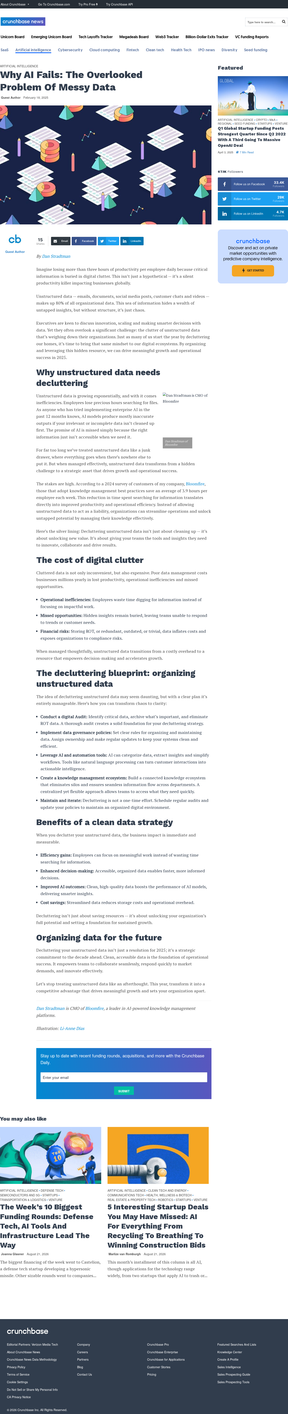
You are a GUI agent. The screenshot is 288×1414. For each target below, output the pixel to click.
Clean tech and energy (167, 1190)
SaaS (5, 50)
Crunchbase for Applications (166, 1359)
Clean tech (155, 50)
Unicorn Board (12, 37)
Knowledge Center (229, 1352)
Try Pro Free (87, 4)
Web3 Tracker (167, 37)
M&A (272, 120)
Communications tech (126, 1195)
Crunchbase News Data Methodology (32, 1359)
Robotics (165, 1200)
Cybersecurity (70, 50)
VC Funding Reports (252, 37)
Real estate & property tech (131, 1200)
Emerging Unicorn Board (51, 37)
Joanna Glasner (12, 1254)
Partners (83, 1359)
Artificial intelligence (33, 50)
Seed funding (256, 50)
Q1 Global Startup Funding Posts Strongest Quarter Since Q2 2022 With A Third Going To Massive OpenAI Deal (252, 137)
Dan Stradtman (56, 256)
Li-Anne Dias (72, 1028)
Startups (50, 1195)
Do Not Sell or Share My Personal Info (32, 1389)
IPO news (206, 50)
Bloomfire (195, 484)
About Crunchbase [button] (13, 4)
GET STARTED (255, 270)
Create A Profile (227, 1359)
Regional (225, 123)
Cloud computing (104, 50)
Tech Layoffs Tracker (96, 37)
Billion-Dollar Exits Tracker (207, 37)
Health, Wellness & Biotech (169, 1195)
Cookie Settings (17, 1382)
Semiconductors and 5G (20, 1195)
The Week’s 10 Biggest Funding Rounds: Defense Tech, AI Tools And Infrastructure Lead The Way (46, 1225)
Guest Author (10, 97)
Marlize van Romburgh (125, 1254)
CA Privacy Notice (19, 1397)
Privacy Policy (16, 1367)
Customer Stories (158, 1367)
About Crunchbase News (23, 1352)
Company (83, 1344)
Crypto (261, 120)
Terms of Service (18, 1374)
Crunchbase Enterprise (162, 1352)
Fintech (133, 50)
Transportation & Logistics (23, 1200)
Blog (80, 1367)
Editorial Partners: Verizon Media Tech (32, 1344)
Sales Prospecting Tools (233, 1382)
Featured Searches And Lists (236, 1344)
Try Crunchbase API (119, 4)
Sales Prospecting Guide (233, 1374)
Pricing (151, 1374)
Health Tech (181, 50)
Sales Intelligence (229, 1367)
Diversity (229, 50)
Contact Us (84, 1374)
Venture (55, 1200)
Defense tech (52, 1190)
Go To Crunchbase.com (54, 4)
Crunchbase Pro (158, 1344)
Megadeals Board (134, 37)
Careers (82, 1352)
